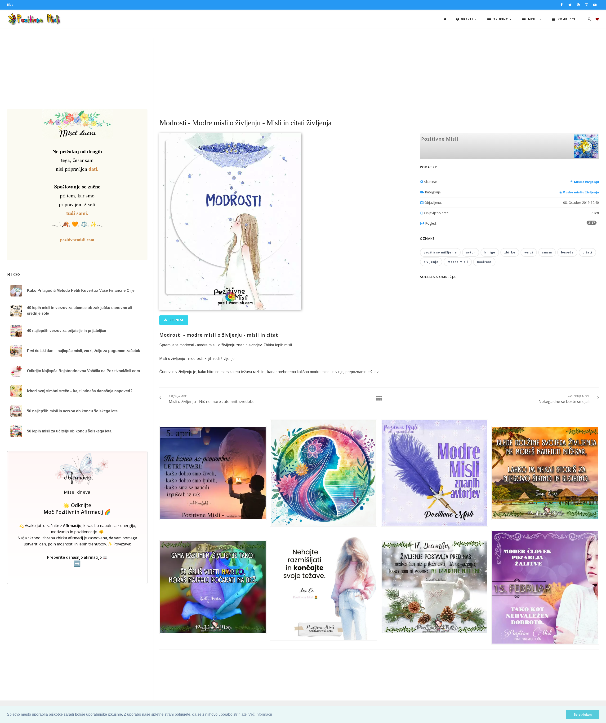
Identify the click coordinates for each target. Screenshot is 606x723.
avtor (470, 252)
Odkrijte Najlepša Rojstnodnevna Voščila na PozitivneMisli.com (83, 371)
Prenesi (176, 320)
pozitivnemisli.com (77, 239)
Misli (533, 19)
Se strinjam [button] (583, 714)
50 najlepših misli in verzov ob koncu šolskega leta (72, 411)
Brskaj (467, 19)
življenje (431, 262)
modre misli (457, 262)
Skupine (500, 19)
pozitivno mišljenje (440, 252)
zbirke (509, 252)
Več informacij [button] (260, 714)
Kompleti (566, 19)
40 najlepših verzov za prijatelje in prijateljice (66, 331)
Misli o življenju (586, 182)
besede (567, 252)
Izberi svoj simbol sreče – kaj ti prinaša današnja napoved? (80, 391)
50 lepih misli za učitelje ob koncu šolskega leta (69, 431)
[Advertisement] (303, 73)
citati (587, 252)
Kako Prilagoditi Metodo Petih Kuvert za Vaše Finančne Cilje (80, 290)
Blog (10, 5)
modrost (484, 262)
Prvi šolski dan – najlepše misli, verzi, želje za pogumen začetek (83, 351)
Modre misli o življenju (580, 192)
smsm (547, 252)
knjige (489, 252)
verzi (528, 252)
